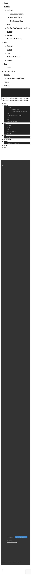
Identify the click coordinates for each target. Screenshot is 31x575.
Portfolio (7, 7)
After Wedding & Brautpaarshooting (18, 111)
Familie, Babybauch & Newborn (18, 28)
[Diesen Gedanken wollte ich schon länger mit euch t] (17, 191)
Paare (9, 24)
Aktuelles (7, 75)
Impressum (9, 540)
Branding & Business (14, 39)
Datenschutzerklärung (12, 542)
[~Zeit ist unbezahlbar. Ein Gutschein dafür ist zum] (17, 383)
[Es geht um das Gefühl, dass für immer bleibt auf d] (17, 527)
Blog (5, 64)
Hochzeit (10, 10)
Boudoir (9, 35)
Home (6, 3)
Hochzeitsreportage (16, 14)
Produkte (10, 60)
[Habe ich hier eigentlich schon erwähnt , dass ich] (17, 267)
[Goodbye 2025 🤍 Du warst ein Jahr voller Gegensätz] (17, 308)
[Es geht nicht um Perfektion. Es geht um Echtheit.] (17, 433)
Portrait (9, 32)
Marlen (6, 82)
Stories (9, 68)
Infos (5, 42)
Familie (9, 50)
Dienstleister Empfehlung (15, 78)
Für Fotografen (9, 71)
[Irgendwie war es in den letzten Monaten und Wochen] (17, 239)
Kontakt (6, 85)
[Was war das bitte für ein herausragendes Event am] (17, 482)
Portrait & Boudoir (13, 57)
